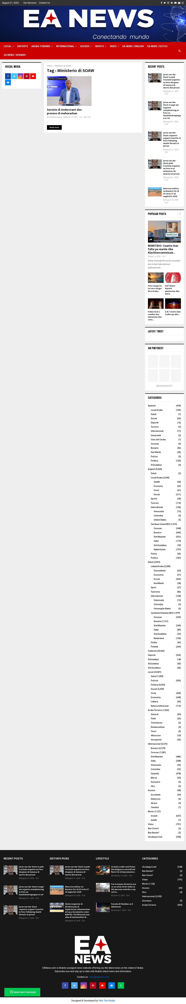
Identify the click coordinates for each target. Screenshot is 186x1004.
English (151, 469)
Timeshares (156, 723)
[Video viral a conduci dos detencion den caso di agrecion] (156, 303)
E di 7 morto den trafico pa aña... (172, 313)
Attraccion (156, 735)
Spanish (152, 406)
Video (113, 46)
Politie (154, 642)
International (157, 507)
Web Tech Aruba (107, 1000)
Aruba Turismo (40, 46)
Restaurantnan (158, 727)
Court (156, 490)
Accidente (155, 795)
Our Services (29, 2)
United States (160, 520)
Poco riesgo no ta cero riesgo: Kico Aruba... (155, 288)
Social (154, 418)
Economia (156, 697)
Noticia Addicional (160, 706)
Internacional (65, 46)
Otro (153, 786)
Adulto (154, 820)
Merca (154, 778)
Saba (156, 541)
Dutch (150, 562)
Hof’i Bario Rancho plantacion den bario (172, 289)
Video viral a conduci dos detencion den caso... (155, 315)
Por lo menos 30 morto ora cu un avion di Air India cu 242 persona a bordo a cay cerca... (123, 888)
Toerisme (155, 592)
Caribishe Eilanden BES (162, 613)
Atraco (154, 803)
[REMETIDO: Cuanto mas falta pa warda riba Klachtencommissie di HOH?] (164, 232)
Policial (154, 680)
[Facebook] (65, 985)
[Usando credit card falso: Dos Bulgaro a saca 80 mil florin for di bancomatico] (103, 870)
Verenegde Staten (162, 608)
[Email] (111, 985)
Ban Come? (153, 828)
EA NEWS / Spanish (15, 55)
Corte (153, 693)
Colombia (158, 515)
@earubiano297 (164, 385)
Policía (154, 456)
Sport (153, 587)
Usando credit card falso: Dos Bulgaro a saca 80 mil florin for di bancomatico (123, 869)
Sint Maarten (160, 537)
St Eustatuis (153, 659)
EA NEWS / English (133, 46)
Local (7, 46)
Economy (158, 486)
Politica (154, 685)
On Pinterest (155, 348)
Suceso (84, 46)
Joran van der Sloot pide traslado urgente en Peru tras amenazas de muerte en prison (171, 167)
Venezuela (156, 435)
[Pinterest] (93, 985)
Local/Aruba (156, 410)
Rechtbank (159, 583)
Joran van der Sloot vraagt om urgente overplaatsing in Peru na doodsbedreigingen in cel (172, 110)
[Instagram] (84, 985)
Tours (153, 731)
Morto (99, 46)
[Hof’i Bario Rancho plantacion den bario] (173, 277)
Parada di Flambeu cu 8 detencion (122, 905)
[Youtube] (102, 985)
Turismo (155, 427)
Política (154, 461)
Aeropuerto (156, 740)
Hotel (153, 718)
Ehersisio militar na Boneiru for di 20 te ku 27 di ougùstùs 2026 (171, 192)
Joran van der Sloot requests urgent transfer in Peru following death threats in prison (172, 139)
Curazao (155, 444)
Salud (153, 414)
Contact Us (44, 2)
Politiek (154, 647)
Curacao (52, 79)
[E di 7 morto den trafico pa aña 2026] (173, 303)
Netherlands (160, 549)
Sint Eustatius (160, 545)
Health (157, 482)
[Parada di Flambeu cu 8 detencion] (103, 907)
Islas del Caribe (158, 439)
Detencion (155, 799)
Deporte (22, 46)
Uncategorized (155, 837)
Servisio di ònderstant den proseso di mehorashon (64, 111)
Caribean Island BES (160, 524)
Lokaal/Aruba (157, 566)
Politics (154, 558)
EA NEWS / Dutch (157, 46)
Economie (158, 575)
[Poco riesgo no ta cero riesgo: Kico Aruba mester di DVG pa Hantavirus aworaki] (156, 277)
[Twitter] (74, 985)
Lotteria (154, 701)
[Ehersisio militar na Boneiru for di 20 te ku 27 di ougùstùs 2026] (155, 191)
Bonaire (154, 448)
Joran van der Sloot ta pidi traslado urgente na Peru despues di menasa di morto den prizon (171, 81)
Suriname (155, 782)
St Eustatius (156, 465)
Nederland (159, 638)
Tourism (155, 503)
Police (154, 554)
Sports (154, 499)
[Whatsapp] (121, 985)
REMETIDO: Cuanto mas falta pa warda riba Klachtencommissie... (163, 249)
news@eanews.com (99, 977)
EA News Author (55, 117)
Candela (155, 807)
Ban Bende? (153, 833)
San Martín (156, 452)
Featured (152, 651)
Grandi (154, 816)
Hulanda (155, 773)
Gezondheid (160, 570)
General (154, 714)
